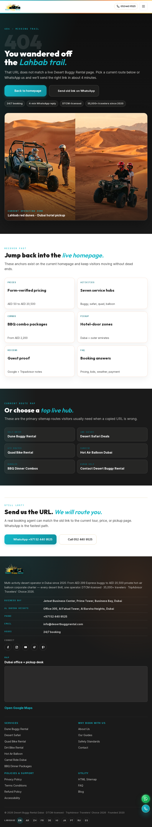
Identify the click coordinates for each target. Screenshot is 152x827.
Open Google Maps (18, 708)
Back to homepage (27, 91)
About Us (84, 729)
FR (42, 820)
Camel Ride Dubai (15, 759)
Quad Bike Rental (15, 741)
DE (49, 820)
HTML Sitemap (87, 779)
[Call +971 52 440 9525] (146, 809)
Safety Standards (89, 741)
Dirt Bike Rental (13, 747)
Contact (83, 747)
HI (57, 820)
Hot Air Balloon (13, 753)
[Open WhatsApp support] (146, 799)
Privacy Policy (13, 779)
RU (79, 820)
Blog (81, 791)
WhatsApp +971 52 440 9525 (32, 539)
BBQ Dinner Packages (18, 766)
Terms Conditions (15, 785)
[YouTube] (25, 647)
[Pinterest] (43, 647)
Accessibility (12, 797)
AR (27, 820)
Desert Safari (12, 735)
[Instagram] (16, 647)
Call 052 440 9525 (80, 539)
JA (64, 820)
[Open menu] (143, 6)
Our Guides (85, 735)
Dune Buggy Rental (16, 729)
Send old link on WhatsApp (76, 91)
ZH (35, 820)
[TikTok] (34, 647)
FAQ (80, 785)
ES (86, 820)
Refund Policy (13, 791)
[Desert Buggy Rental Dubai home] (12, 6)
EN (20, 820)
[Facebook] (7, 647)
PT (71, 820)
